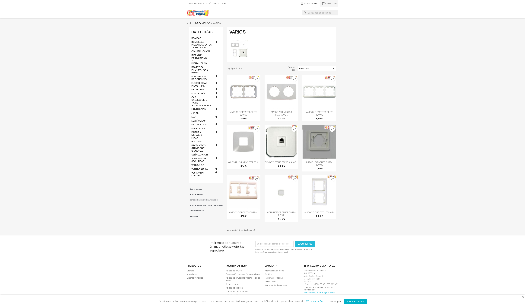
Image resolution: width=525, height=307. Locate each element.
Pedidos (268, 274)
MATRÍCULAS (198, 120)
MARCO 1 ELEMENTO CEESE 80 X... (243, 162)
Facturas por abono (274, 278)
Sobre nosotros (196, 189)
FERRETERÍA (198, 89)
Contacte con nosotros (237, 291)
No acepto (335, 301)
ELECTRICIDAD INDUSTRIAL (199, 84)
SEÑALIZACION (199, 154)
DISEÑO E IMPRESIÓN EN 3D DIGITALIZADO (199, 59)
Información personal (274, 270)
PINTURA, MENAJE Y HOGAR (196, 135)
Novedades (192, 274)
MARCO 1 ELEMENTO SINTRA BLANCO (319, 163)
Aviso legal (194, 216)
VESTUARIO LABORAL (197, 174)
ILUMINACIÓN (198, 109)
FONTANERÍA (198, 93)
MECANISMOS (199, 124)
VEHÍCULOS (197, 165)
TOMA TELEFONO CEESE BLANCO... (281, 162)
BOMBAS (196, 38)
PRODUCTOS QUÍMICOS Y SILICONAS (198, 148)
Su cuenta (271, 265)
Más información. (314, 301)
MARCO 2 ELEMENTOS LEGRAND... (319, 212)
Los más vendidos (195, 278)
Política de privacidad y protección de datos (206, 205)
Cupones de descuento (276, 285)
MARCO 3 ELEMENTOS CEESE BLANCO (319, 113)
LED (193, 117)
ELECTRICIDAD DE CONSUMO (199, 78)
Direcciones (270, 281)
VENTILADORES (199, 169)
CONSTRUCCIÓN (199, 51)
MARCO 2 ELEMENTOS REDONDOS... (281, 113)
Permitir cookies (355, 301)
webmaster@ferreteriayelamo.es (319, 292)
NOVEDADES (198, 128)
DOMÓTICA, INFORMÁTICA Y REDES (199, 70)
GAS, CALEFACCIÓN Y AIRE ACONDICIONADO (199, 101)
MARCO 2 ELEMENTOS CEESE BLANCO (243, 113)
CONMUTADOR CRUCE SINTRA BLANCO (281, 213)
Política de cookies (197, 211)
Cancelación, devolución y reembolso (204, 200)
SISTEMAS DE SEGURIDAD (198, 160)
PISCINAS (196, 141)
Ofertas (190, 270)
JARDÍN (195, 113)
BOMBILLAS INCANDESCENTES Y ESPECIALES (199, 45)
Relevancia (317, 68)
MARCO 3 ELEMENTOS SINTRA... (243, 212)
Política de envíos (196, 194)
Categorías (202, 32)
